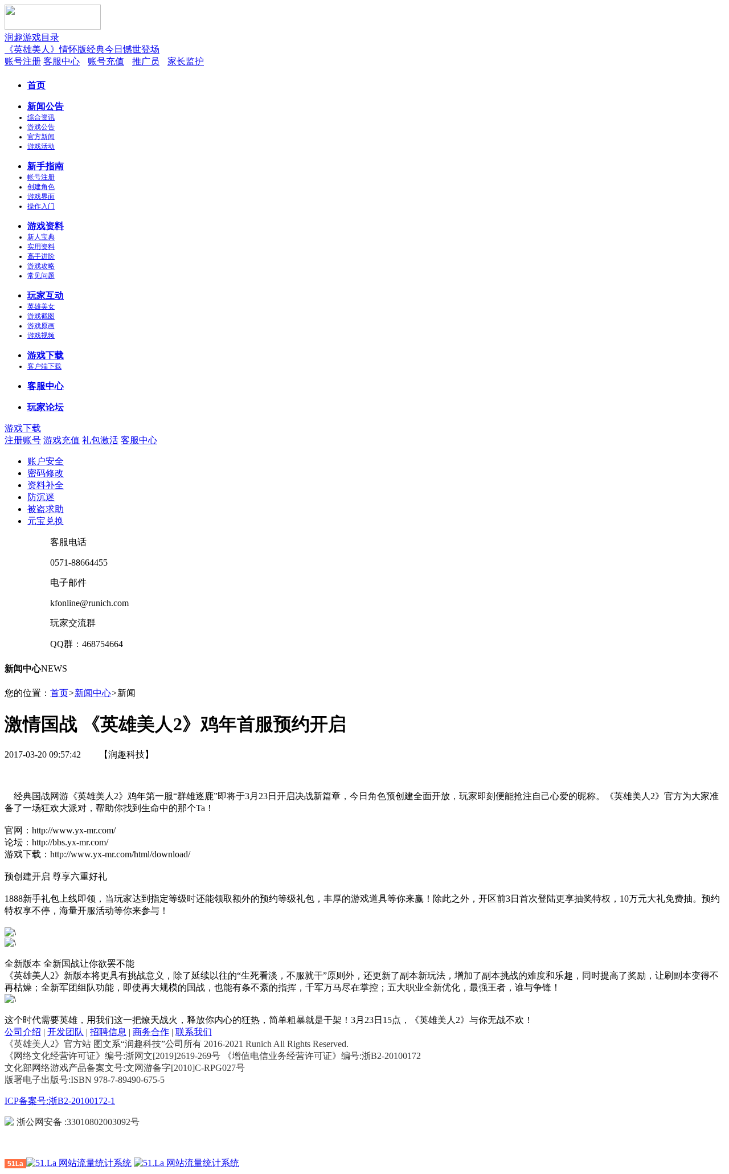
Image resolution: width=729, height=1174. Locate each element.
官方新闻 (41, 137)
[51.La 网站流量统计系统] (79, 1163)
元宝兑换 (45, 521)
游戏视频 (41, 335)
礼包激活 (100, 440)
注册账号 (23, 440)
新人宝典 (41, 237)
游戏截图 (41, 316)
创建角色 (41, 187)
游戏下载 (23, 428)
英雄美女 (41, 306)
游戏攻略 (41, 266)
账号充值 (106, 61)
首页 (59, 693)
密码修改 (45, 473)
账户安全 (45, 461)
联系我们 (193, 1032)
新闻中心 (93, 693)
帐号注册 (41, 177)
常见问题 (41, 276)
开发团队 (65, 1032)
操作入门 (41, 206)
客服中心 (61, 61)
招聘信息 (108, 1032)
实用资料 (41, 247)
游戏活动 (41, 146)
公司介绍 (23, 1032)
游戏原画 (41, 326)
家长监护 (185, 61)
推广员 (145, 61)
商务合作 (151, 1032)
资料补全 (45, 485)
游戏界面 (41, 197)
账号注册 (23, 61)
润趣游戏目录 (32, 37)
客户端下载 (44, 366)
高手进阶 (41, 256)
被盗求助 (45, 509)
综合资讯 (41, 117)
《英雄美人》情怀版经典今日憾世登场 (82, 49)
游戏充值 (61, 440)
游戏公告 (41, 127)
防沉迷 (41, 497)
